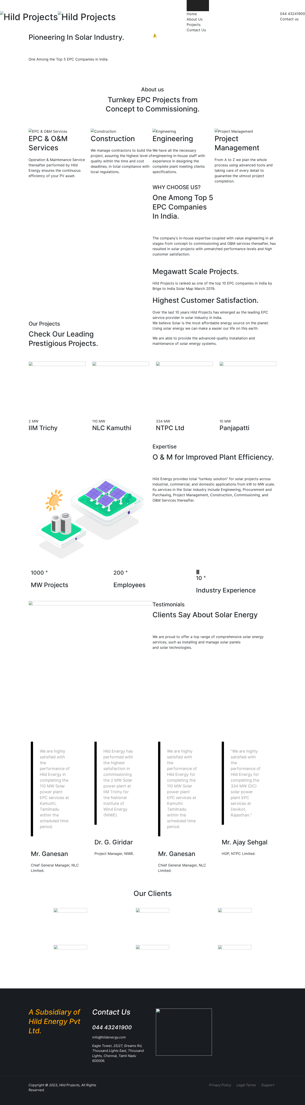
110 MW (98, 421)
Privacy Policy (220, 1085)
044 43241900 (292, 13)
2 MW (33, 421)
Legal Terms (246, 1085)
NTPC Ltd (170, 428)
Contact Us (196, 30)
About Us (195, 19)
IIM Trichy (43, 428)
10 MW (225, 421)
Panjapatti (234, 428)
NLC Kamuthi (111, 428)
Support (267, 1085)
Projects (194, 24)
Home (192, 14)
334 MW (163, 421)
